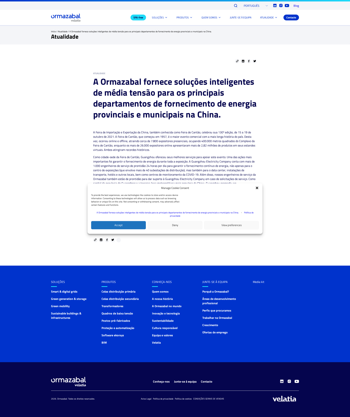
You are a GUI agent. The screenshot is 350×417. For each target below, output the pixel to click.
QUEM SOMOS (209, 17)
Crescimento (210, 325)
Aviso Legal (146, 398)
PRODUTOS (182, 17)
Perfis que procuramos (216, 310)
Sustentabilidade (163, 320)
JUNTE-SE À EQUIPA (240, 17)
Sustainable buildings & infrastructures (66, 315)
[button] (257, 188)
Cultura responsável (165, 328)
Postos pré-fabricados (116, 320)
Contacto (291, 17)
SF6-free (138, 17)
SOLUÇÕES (158, 17)
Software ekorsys (113, 335)
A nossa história (162, 299)
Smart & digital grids (64, 291)
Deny (175, 225)
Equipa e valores (162, 335)
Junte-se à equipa (185, 381)
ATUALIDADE (267, 17)
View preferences (231, 225)
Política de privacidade (163, 398)
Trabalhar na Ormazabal (217, 318)
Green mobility (60, 306)
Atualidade (62, 31)
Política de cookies (183, 398)
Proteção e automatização (118, 328)
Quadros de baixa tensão (117, 313)
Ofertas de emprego (215, 332)
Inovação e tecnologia (166, 313)
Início (53, 31)
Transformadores (112, 306)
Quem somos (160, 291)
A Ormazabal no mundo (167, 306)
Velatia (156, 342)
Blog (296, 5)
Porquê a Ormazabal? (215, 291)
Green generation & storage (68, 299)
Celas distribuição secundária (120, 299)
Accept (118, 225)
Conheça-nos (162, 282)
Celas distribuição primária (118, 291)
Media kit (258, 282)
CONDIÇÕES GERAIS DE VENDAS (208, 398)
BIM (104, 342)
